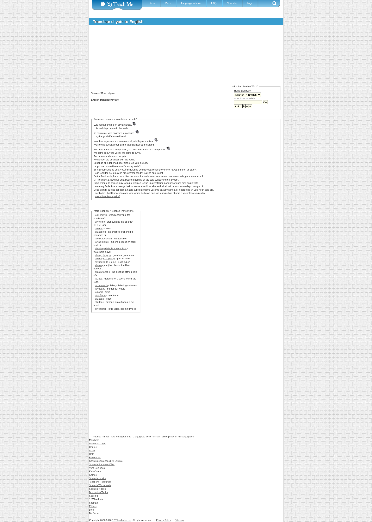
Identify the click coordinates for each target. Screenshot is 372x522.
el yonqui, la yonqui (105, 258)
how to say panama (121, 436)
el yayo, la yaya (103, 255)
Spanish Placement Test (102, 464)
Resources (95, 457)
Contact (93, 447)
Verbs (168, 3)
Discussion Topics (98, 492)
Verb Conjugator (97, 468)
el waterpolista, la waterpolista (111, 248)
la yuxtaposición (103, 238)
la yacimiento (102, 242)
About (92, 450)
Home (152, 3)
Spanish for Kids (97, 478)
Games (93, 475)
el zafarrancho (102, 272)
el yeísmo (100, 221)
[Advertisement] (183, 57)
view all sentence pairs (107, 196)
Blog (91, 509)
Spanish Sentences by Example (106, 461)
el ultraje (99, 302)
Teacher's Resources (100, 482)
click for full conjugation (181, 436)
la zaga (98, 278)
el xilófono (100, 295)
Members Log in (97, 443)
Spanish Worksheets (100, 485)
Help (91, 454)
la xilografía (101, 215)
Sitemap (93, 502)
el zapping (100, 232)
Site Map (232, 3)
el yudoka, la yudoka (106, 262)
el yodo (98, 228)
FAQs (214, 3)
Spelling (93, 496)
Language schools (191, 3)
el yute (98, 265)
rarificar (156, 436)
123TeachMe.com (121, 520)
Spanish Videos (97, 489)
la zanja (99, 292)
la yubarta (100, 288)
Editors (92, 506)
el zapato (99, 298)
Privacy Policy (163, 520)
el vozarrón (101, 309)
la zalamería (101, 285)
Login (250, 3)
